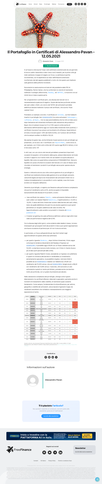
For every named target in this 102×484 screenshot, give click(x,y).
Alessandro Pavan (53, 380)
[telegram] (56, 357)
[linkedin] (52, 357)
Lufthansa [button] (27, 120)
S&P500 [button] (60, 92)
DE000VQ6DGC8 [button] (42, 261)
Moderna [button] (43, 240)
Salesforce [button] (51, 200)
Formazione (61, 4)
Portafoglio (47, 4)
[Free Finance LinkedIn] (60, 453)
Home (30, 4)
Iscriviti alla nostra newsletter (83, 451)
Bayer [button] (36, 120)
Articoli (35, 4)
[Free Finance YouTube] (79, 4)
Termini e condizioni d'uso (65, 460)
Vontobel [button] (60, 115)
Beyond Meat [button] (59, 142)
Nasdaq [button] (50, 92)
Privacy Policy (51, 460)
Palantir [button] (47, 197)
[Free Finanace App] (85, 4)
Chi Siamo (43, 460)
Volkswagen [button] (71, 117)
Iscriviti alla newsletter (51, 416)
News (40, 4)
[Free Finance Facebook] (76, 4)
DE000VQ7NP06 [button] (57, 264)
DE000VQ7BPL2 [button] (31, 245)
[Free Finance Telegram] (82, 4)
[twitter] (49, 357)
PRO (69, 4)
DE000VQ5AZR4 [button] (47, 117)
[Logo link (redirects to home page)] (21, 4)
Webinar (54, 4)
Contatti (36, 460)
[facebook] (45, 357)
